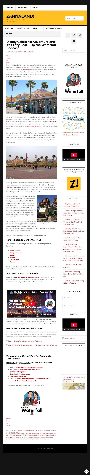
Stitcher (13, 257)
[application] (73, 155)
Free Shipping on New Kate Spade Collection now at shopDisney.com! (73, 380)
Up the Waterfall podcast (26, 378)
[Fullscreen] (83, 160)
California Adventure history (44, 433)
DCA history (19, 435)
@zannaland (20, 367)
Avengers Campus (19, 433)
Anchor (12, 262)
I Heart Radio (14, 260)
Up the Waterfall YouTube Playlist (27, 277)
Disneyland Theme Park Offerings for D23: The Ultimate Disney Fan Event (72, 222)
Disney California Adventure (31, 435)
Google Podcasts (16, 253)
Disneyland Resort (48, 430)
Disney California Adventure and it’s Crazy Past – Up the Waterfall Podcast (31, 45)
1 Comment (31, 51)
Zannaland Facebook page (15, 324)
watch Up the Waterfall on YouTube (24, 381)
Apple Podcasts (15, 250)
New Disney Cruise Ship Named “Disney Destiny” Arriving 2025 (72, 274)
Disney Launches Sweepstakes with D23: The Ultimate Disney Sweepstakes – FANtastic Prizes (73, 258)
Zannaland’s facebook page (20, 374)
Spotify (12, 255)
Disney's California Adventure (21, 437)
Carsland (12, 435)
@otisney (28, 367)
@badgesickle (37, 367)
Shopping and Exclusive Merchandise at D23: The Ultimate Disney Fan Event (73, 231)
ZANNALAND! (20, 16)
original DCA (34, 437)
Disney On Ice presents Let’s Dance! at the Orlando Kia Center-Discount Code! (73, 213)
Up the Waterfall (25, 69)
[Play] (65, 160)
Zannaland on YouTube (18, 376)
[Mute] (80, 160)
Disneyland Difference (34, 126)
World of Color (43, 439)
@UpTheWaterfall (33, 369)
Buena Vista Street (30, 433)
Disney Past (39, 430)
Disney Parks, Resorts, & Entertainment (25, 430)
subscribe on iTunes (43, 378)
